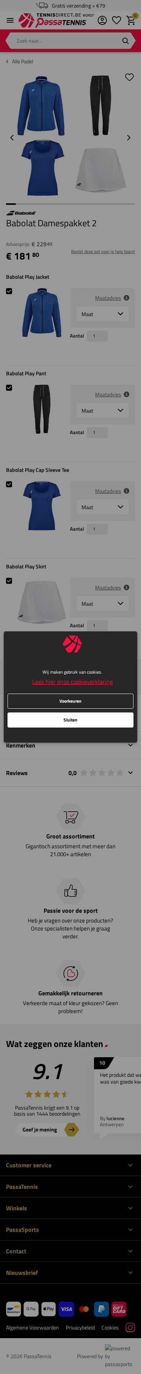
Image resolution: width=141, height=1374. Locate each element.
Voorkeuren (70, 701)
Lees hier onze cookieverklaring (72, 681)
